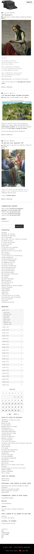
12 (6, 403)
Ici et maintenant (7, 439)
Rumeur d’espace (6, 469)
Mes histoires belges (8, 270)
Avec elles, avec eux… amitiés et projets (14, 239)
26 (6, 410)
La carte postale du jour (9, 259)
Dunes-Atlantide (6, 434)
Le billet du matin (7, 264)
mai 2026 (6, 317)
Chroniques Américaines (8, 431)
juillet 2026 (7, 314)
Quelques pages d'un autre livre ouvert (14, 468)
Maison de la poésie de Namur (10, 489)
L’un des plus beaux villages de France (15, 95)
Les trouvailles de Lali (9, 267)
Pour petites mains (7, 282)
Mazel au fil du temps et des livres (13, 464)
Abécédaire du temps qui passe (11, 419)
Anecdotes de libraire (8, 234)
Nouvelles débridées (8, 278)
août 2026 (6, 312)
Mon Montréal (5, 275)
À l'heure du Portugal (8, 242)
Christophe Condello (8, 429)
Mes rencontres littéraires (10, 274)
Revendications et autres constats (12, 285)
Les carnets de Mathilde (9, 458)
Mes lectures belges (8, 272)
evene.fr (4, 516)
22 (15, 407)
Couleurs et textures (8, 249)
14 (12, 403)
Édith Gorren (5, 478)
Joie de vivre (6, 444)
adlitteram (5, 421)
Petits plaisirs (6, 280)
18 (3, 407)
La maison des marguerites (9, 449)
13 (9, 403)
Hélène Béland (11, 195)
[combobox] (8, 226)
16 (18, 403)
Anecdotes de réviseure (8, 235)
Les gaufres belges (7, 498)
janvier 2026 (7, 324)
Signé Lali (5, 292)
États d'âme (5, 245)
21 (12, 407)
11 (3, 403)
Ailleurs (4, 232)
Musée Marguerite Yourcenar (10, 490)
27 (9, 410)
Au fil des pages (7, 237)
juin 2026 (6, 316)
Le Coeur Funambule (7, 456)
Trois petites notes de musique (11, 297)
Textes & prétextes (7, 471)
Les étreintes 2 (7, 15)
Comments (5, 532)
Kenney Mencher (6, 446)
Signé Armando (6, 288)
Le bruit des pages (7, 454)
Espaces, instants (7, 438)
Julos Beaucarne (6, 503)
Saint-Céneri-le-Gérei (8, 126)
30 (18, 410)
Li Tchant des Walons (8, 518)
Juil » (16, 414)
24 (21, 407)
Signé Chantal (6, 290)
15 (15, 403)
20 (9, 407)
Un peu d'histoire (7, 298)
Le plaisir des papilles (9, 265)
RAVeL (3, 510)
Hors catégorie (6, 254)
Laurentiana (5, 453)
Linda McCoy (5, 459)
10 (21, 400)
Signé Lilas (5, 293)
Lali (29, 2)
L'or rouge (5, 448)
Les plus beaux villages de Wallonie (13, 509)
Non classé (5, 277)
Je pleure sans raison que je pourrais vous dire (16, 443)
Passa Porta (5, 492)
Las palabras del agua (8, 451)
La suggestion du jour (8, 262)
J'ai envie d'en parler (8, 441)
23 (18, 407)
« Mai (9, 414)
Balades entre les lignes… (9, 426)
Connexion (5, 221)
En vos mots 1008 (15, 210)
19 (6, 407)
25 (3, 410)
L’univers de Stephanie (16, 208)
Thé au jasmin (6, 473)
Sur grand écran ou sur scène (10, 295)
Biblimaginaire (6, 428)
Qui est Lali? (6, 283)
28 (12, 410)
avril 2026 (7, 319)
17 (21, 403)
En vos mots (5, 252)
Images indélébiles (7, 257)
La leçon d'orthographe (8, 260)
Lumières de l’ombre (8, 461)
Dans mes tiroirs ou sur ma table (12, 250)
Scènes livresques (7, 287)
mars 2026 (6, 321)
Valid (5, 534)
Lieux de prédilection (8, 269)
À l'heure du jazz (7, 240)
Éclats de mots (6, 423)
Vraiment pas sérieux (8, 302)
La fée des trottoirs (14, 213)
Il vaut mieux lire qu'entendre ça (12, 255)
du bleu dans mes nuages (9, 433)
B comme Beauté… (6, 424)
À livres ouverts (7, 244)
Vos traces (5, 300)
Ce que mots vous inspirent (10, 247)
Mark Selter (5, 463)
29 (15, 410)
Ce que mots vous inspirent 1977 (13, 143)
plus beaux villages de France (18, 128)
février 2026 (7, 322)
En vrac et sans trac (8, 436)
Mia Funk (4, 466)
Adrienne (4, 210)
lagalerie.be (5, 480)
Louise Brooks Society (8, 523)
